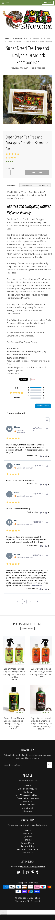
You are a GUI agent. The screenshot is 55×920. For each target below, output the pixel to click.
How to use (43, 185)
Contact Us (27, 852)
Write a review (43, 406)
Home (8, 38)
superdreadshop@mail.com (32, 866)
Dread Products (22, 38)
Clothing (27, 792)
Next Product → (39, 68)
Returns (27, 840)
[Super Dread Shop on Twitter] (18, 872)
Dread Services (27, 804)
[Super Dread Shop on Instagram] (27, 872)
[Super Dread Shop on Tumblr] (37, 872)
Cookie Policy (27, 843)
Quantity (10, 168)
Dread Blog (27, 808)
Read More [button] (37, 585)
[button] (42, 456)
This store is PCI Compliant (27, 901)
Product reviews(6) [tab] (16, 413)
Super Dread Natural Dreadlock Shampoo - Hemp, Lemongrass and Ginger (14, 722)
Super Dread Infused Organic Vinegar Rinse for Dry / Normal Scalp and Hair (14, 672)
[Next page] (37, 601)
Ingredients (27, 185)
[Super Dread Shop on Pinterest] (32, 872)
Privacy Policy (27, 846)
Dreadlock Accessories (27, 798)
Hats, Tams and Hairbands (27, 795)
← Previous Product (18, 68)
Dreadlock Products (27, 789)
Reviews (27, 811)
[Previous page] (18, 601)
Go (50, 765)
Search (27, 830)
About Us (27, 801)
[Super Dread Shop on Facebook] (23, 872)
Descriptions (11, 185)
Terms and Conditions (27, 849)
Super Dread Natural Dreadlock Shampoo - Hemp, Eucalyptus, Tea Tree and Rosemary (41, 722)
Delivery (28, 836)
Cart (49, 3)
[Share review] (47, 428)
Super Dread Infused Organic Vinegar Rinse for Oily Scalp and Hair (41, 671)
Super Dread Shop (31, 898)
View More (27, 629)
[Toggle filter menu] (47, 419)
